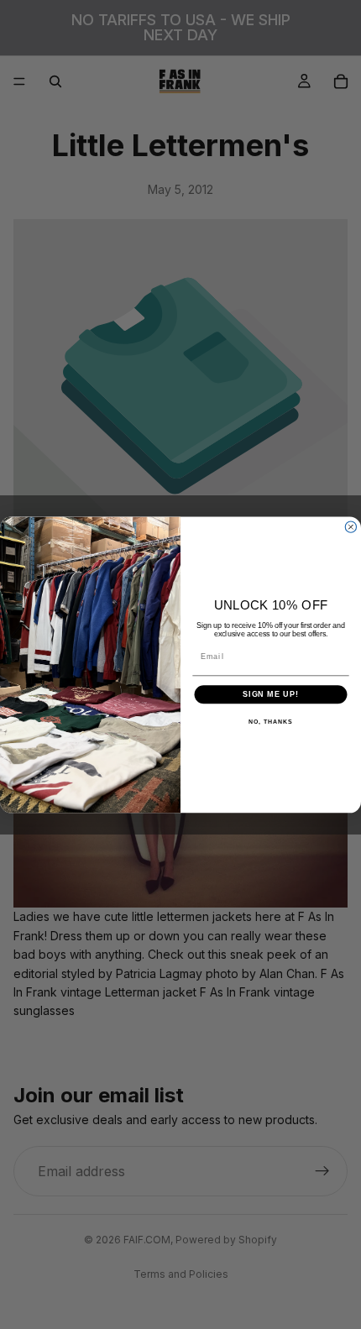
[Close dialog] (350, 526)
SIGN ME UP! (271, 694)
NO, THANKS (270, 722)
